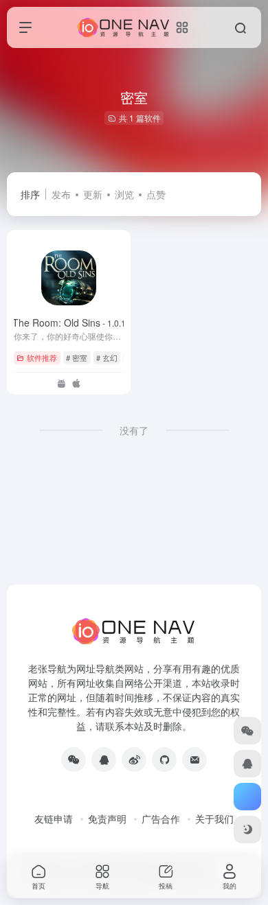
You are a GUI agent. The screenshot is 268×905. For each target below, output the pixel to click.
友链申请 (53, 818)
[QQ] (103, 759)
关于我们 (214, 818)
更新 (92, 194)
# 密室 (76, 357)
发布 (61, 194)
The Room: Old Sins (69, 322)
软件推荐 (42, 357)
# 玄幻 (107, 357)
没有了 (134, 430)
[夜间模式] (247, 829)
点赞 (156, 194)
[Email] (194, 759)
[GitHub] (164, 759)
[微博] (134, 759)
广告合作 (161, 818)
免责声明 (107, 818)
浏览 (124, 194)
